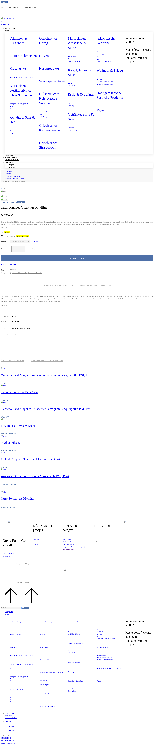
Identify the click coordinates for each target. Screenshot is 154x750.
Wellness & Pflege (110, 70)
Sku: (2, 270)
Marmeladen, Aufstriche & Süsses (77, 43)
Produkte (8, 173)
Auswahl (4, 241)
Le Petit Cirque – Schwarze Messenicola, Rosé (30, 459)
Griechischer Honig (45, 622)
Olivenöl (45, 56)
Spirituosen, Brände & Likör (14, 179)
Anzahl (3, 249)
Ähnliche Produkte (12, 360)
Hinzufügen (77, 258)
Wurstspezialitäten (52, 81)
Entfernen (35, 241)
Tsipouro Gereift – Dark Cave (19, 392)
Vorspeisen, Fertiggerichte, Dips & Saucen (21, 90)
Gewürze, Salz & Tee (17, 690)
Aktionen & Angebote (17, 622)
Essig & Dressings (81, 94)
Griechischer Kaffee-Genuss (48, 694)
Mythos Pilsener (11, 442)
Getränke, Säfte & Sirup (75, 681)
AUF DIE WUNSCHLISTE (9, 264)
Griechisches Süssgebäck (47, 706)
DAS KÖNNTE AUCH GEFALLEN (47, 360)
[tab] (58, 286)
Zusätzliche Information (95, 286)
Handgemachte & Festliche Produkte (109, 668)
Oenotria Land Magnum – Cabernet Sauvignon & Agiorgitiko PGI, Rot (45, 375)
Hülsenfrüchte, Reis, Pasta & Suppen (49, 98)
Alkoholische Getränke (12, 176)
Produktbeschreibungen (58, 286)
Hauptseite (8, 171)
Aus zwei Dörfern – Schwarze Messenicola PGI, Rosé (35, 476)
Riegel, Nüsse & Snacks (76, 643)
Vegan (101, 110)
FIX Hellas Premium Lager (18, 425)
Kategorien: (4, 273)
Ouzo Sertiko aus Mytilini (17, 498)
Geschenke (18, 68)
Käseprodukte (49, 68)
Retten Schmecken (23, 56)
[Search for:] (11, 608)
